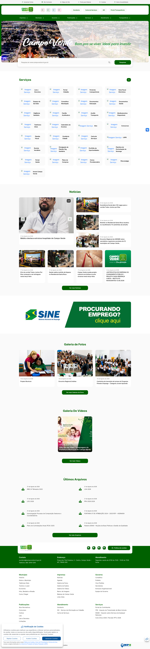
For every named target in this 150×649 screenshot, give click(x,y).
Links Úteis (60, 597)
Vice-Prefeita (99, 583)
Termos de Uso (53, 642)
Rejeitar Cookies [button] (12, 638)
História (21, 577)
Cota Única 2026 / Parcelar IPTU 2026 (108, 618)
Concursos (22, 610)
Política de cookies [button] (120, 548)
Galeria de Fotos (62, 583)
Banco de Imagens (63, 591)
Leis (20, 616)
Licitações (22, 621)
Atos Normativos (24, 607)
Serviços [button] (88, 18)
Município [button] (39, 18)
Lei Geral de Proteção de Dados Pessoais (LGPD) (34, 644)
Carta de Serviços (91, 10)
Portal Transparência (118, 10)
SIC (104, 10)
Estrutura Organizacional (103, 588)
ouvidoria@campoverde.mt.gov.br (30, 560)
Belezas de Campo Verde (65, 594)
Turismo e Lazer (24, 586)
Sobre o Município (25, 580)
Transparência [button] (124, 18)
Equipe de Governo (101, 591)
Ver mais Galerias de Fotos (75, 392)
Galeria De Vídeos (63, 588)
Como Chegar (23, 594)
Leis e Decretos (24, 618)
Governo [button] (55, 18)
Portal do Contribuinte (102, 607)
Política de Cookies (29, 642)
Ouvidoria (76, 10)
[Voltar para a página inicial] (32, 547)
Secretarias (99, 586)
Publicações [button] (71, 18)
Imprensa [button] (23, 18)
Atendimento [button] (105, 18)
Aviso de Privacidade (41, 642)
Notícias (60, 577)
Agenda (59, 580)
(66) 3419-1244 (30, 562)
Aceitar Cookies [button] (31, 638)
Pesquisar (122, 62)
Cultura (21, 613)
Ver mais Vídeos (75, 461)
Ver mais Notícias (75, 288)
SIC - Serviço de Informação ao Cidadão (70, 610)
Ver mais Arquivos (75, 535)
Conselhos (98, 577)
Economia (22, 588)
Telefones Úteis (24, 583)
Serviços (25, 79)
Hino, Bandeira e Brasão (27, 591)
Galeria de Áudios (63, 586)
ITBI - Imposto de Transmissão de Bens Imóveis (110, 610)
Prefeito (98, 580)
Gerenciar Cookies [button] (51, 638)
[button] (102, 2)
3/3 (69, 201)
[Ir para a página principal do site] (27, 10)
